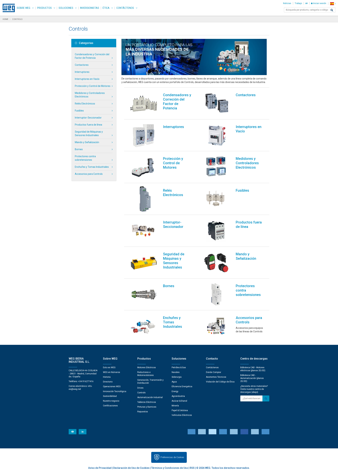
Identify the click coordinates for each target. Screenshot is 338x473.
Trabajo (298, 3)
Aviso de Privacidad (99, 467)
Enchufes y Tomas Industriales (92, 166)
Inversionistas (89, 8)
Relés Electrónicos (85, 103)
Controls (141, 392)
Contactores (82, 64)
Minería (175, 405)
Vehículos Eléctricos (182, 415)
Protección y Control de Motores (92, 86)
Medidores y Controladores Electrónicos (90, 95)
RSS (192, 467)
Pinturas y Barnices (146, 407)
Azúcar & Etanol (179, 401)
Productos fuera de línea (88, 124)
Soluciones (66, 8)
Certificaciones (110, 405)
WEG (7, 8)
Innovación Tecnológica (114, 391)
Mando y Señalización (87, 142)
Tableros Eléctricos (146, 402)
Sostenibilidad (110, 396)
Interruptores (82, 72)
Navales (176, 372)
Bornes (79, 149)
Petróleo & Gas (179, 367)
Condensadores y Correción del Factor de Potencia (92, 56)
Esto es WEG (109, 367)
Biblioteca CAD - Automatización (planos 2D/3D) (252, 378)
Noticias (287, 3)
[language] (333, 3)
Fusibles (79, 110)
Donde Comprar (213, 372)
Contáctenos (125, 8)
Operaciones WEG (112, 386)
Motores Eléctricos (146, 367)
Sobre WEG (23, 8)
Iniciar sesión (319, 3)
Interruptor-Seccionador (88, 117)
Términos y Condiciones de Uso (169, 467)
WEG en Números (111, 372)
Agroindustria (178, 396)
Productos (44, 8)
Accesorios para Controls (89, 173)
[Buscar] (331, 10)
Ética (106, 8)
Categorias (86, 43)
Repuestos (142, 411)
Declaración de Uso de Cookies (131, 467)
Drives (140, 388)
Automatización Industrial (150, 397)
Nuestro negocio (111, 401)
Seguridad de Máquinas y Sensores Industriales (89, 133)
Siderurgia (176, 377)
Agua (174, 382)
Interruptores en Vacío (87, 79)
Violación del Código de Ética (220, 382)
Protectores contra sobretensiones (85, 158)
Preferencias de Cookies (172, 457)
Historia (107, 377)
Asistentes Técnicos (216, 377)
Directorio (107, 382)
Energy (175, 391)
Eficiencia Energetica (182, 386)
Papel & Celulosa (180, 410)
